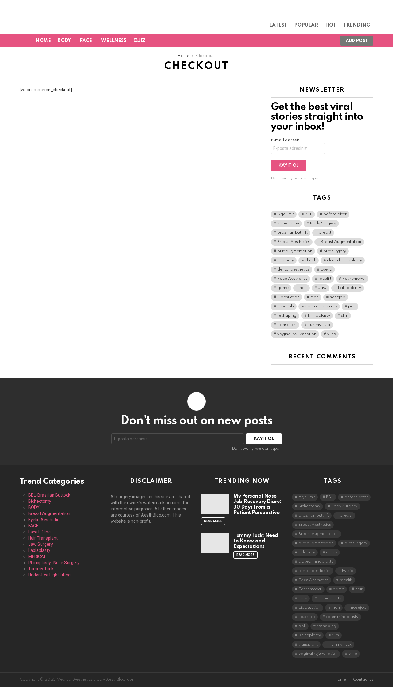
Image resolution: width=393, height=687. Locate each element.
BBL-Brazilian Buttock (49, 495)
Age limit (285, 214)
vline (331, 334)
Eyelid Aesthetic (43, 519)
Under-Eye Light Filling (49, 574)
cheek (310, 260)
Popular (306, 25)
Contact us (363, 679)
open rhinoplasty (321, 306)
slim (344, 316)
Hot (330, 25)
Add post (357, 41)
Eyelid (326, 269)
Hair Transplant (43, 538)
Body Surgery (323, 223)
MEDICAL (37, 556)
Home (43, 40)
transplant (287, 325)
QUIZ (140, 40)
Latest (278, 25)
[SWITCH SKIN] (306, 41)
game (283, 288)
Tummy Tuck (319, 325)
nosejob (337, 297)
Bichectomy (288, 223)
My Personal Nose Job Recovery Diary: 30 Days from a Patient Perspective (257, 504)
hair (303, 288)
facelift (324, 279)
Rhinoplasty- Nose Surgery (54, 562)
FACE (86, 40)
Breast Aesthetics (293, 242)
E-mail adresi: (285, 140)
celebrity (285, 260)
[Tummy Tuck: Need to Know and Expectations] (215, 543)
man (314, 297)
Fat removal (354, 279)
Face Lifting (39, 531)
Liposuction (288, 297)
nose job (285, 306)
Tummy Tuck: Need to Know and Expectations (255, 541)
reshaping (287, 316)
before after (335, 214)
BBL (308, 214)
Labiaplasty (349, 288)
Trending (356, 25)
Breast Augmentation (341, 242)
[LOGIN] (327, 41)
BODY (64, 40)
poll (352, 306)
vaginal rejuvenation (296, 334)
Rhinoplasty (319, 316)
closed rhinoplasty (344, 260)
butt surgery (334, 251)
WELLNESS (113, 40)
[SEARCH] (317, 41)
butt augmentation (294, 251)
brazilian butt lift (292, 233)
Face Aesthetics (292, 279)
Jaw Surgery (40, 544)
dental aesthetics (293, 269)
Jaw (322, 288)
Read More (213, 521)
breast (325, 233)
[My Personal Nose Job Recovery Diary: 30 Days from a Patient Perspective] (215, 504)
